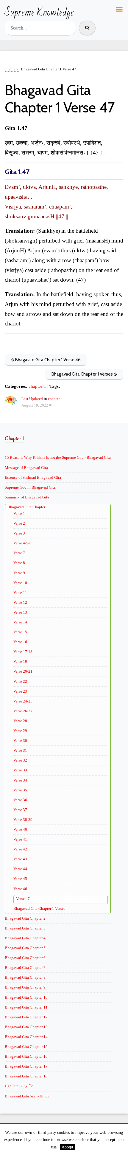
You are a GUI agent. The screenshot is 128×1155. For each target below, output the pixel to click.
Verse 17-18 (22, 651)
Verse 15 (20, 632)
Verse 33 (20, 770)
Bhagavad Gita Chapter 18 (26, 1076)
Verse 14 (20, 622)
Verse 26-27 (22, 711)
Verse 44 (20, 869)
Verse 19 (20, 661)
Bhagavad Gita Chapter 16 (26, 1056)
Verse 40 (20, 829)
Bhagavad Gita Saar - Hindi (27, 1096)
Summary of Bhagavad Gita (27, 497)
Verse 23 (20, 691)
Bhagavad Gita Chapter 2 (25, 918)
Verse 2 (19, 523)
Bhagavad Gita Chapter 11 (26, 1007)
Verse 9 (19, 573)
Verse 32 (20, 760)
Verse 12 (20, 602)
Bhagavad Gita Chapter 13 (26, 1027)
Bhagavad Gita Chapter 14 (26, 1036)
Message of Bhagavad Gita (26, 467)
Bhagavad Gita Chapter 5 (25, 948)
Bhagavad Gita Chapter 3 (25, 928)
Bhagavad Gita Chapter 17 (26, 1066)
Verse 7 (19, 553)
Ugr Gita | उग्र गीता (19, 1086)
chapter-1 (12, 69)
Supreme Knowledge (39, 12)
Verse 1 (19, 513)
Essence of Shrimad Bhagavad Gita (33, 477)
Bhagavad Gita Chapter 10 (26, 997)
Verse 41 (20, 839)
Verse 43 (20, 859)
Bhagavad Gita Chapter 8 (25, 977)
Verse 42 (20, 849)
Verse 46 (20, 889)
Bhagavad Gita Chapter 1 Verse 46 (47, 359)
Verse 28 (20, 721)
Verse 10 (20, 582)
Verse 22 (20, 681)
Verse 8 (19, 562)
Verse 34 (20, 780)
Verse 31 (20, 750)
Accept (67, 1147)
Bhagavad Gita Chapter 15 (26, 1046)
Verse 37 (20, 809)
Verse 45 (20, 878)
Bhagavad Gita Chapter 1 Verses (82, 374)
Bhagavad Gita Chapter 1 (27, 507)
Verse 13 (20, 612)
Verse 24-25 (22, 701)
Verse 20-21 (22, 671)
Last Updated (32, 399)
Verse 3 (19, 533)
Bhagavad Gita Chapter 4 (25, 938)
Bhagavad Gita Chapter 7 (25, 967)
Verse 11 (20, 592)
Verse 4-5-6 (22, 543)
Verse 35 (20, 790)
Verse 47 (23, 898)
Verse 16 (20, 642)
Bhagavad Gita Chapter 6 (25, 957)
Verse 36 (20, 800)
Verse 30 (20, 740)
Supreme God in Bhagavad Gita (30, 487)
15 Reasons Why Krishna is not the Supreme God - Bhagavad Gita (58, 457)
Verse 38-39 (22, 819)
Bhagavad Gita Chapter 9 (25, 987)
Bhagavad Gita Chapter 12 (26, 1017)
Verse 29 (20, 730)
